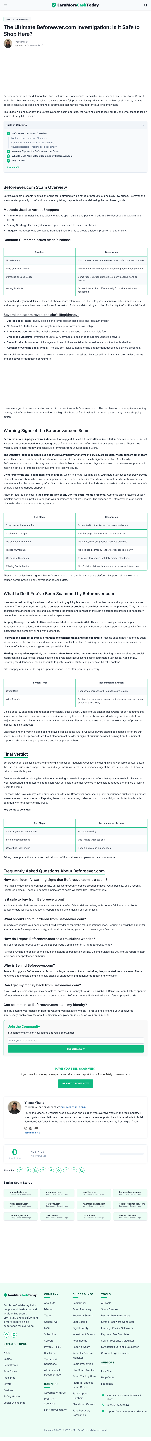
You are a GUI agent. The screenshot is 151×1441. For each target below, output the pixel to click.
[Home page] (75, 5)
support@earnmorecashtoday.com (126, 1411)
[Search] (145, 5)
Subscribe (50, 1334)
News (7, 1352)
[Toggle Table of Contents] (143, 125)
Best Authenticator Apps (115, 1315)
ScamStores (22, 19)
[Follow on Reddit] (30, 1128)
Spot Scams (80, 1321)
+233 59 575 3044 (117, 1405)
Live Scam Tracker (84, 1370)
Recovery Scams (83, 1315)
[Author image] (8, 42)
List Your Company (55, 1409)
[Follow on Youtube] (36, 1128)
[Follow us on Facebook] (6, 1335)
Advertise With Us (55, 1392)
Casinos (8, 1390)
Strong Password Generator (117, 1321)
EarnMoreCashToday (73, 1107)
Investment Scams (84, 1334)
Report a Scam (81, 1346)
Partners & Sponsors (50, 1401)
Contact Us (51, 1321)
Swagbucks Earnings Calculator (120, 1346)
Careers (48, 1340)
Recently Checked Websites (83, 1355)
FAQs (47, 1328)
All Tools (106, 1303)
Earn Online (10, 1371)
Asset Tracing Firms (84, 1376)
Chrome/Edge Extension (115, 1353)
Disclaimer (50, 1353)
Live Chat (107, 1371)
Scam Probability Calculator (117, 1340)
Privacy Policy (52, 1346)
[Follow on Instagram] (25, 1128)
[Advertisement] (75, 72)
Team (47, 1315)
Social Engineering (14, 1402)
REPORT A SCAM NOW (75, 1083)
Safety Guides (12, 1396)
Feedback (107, 1383)
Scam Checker (110, 1309)
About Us (49, 1303)
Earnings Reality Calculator (117, 1328)
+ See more (13, 167)
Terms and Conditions (50, 1362)
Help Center (108, 1377)
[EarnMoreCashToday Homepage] (21, 1295)
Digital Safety (80, 1328)
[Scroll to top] (145, 1428)
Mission (48, 1309)
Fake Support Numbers (80, 1396)
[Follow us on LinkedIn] (14, 1335)
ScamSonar (79, 1303)
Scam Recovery (82, 1309)
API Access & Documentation (53, 1372)
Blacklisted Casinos (84, 1404)
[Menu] (5, 5)
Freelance (9, 1377)
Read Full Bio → (32, 1132)
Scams (8, 1358)
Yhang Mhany (21, 41)
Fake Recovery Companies (81, 1413)
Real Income (80, 1340)
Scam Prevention (83, 1363)
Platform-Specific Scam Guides (83, 1385)
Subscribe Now (76, 1048)
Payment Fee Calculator (115, 1334)
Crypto (8, 1383)
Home (9, 19)
